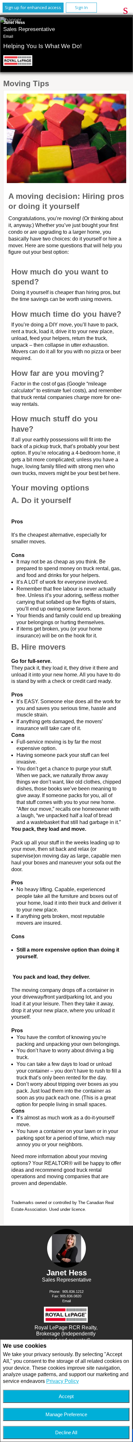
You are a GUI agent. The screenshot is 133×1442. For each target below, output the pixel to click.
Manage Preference (66, 1414)
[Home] (19, 61)
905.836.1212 (73, 1291)
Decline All (66, 1432)
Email (8, 36)
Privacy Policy (62, 1381)
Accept (66, 1396)
